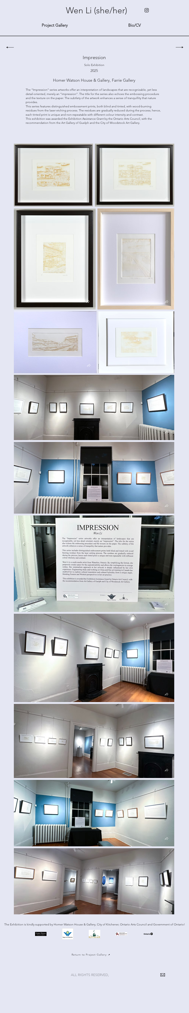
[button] (85, 199)
